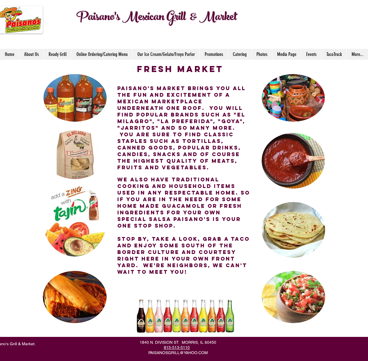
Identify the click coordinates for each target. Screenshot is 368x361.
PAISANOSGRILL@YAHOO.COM (178, 352)
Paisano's (98, 18)
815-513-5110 (177, 347)
